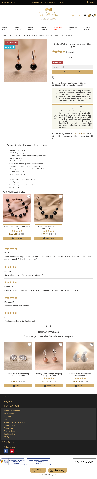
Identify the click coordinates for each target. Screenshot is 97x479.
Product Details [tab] (14, 145)
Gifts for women (87, 28)
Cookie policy (9, 434)
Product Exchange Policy (14, 422)
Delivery (37, 145)
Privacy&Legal (10, 431)
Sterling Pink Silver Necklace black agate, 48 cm (48, 227)
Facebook (6, 451)
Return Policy (9, 425)
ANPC (6, 437)
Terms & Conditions (12, 411)
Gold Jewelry (18, 28)
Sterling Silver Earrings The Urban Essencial (80, 375)
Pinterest (12, 451)
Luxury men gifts (73, 28)
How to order (9, 414)
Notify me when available (72, 72)
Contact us (8, 396)
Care (45, 145)
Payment (27, 145)
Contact (92, 3)
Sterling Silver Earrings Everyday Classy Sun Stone (49, 375)
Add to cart (16, 238)
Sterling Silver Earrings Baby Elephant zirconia (17, 375)
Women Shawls (44, 28)
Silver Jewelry (5, 28)
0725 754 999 (10, 2)
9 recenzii (70, 52)
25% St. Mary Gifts (58, 28)
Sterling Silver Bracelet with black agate (17, 227)
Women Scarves (30, 28)
